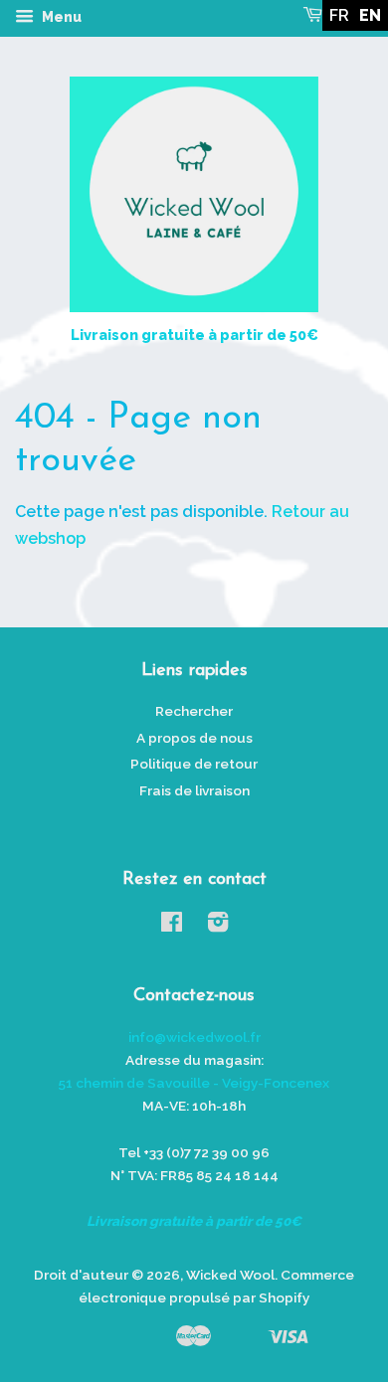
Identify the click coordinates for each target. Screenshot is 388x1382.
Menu (60, 17)
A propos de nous (194, 738)
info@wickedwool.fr (194, 1037)
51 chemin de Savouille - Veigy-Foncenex (194, 1083)
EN (370, 15)
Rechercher (194, 711)
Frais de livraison (194, 790)
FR (339, 15)
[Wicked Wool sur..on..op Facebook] (171, 926)
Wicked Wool (230, 1275)
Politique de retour (194, 764)
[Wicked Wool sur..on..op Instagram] (218, 926)
